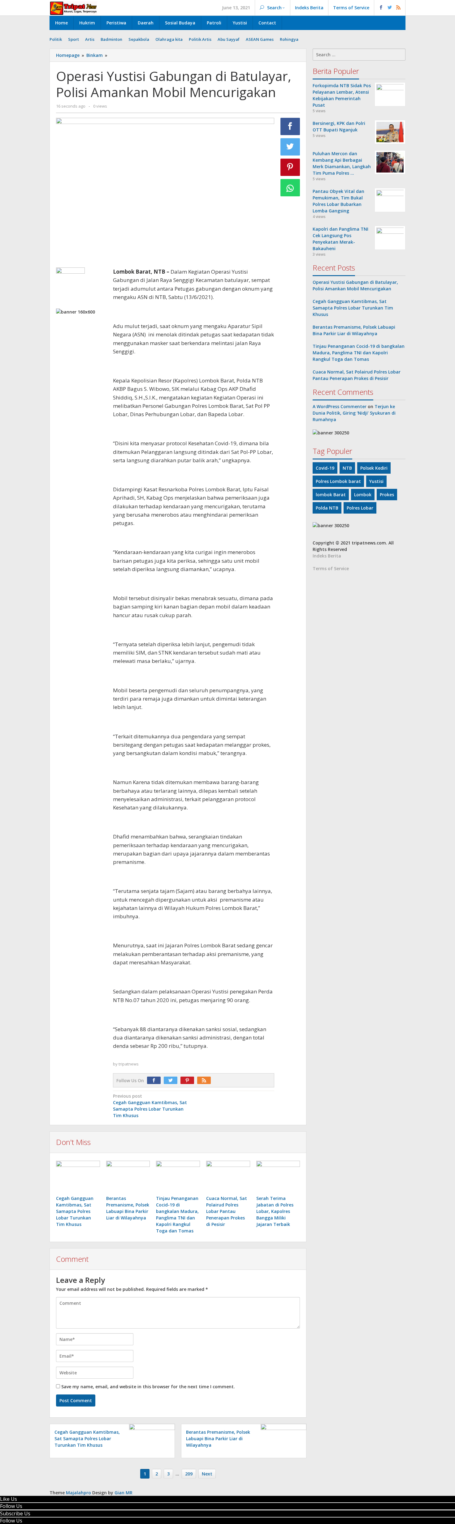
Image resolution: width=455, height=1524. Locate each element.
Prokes (387, 494)
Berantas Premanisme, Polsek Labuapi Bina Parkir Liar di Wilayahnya (218, 1438)
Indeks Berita (327, 556)
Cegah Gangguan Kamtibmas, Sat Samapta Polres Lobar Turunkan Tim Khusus (74, 1211)
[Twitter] (172, 1080)
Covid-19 (325, 468)
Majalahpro (78, 1493)
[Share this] (290, 126)
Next (207, 1474)
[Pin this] (290, 167)
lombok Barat (331, 494)
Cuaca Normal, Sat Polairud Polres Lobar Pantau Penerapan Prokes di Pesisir (226, 1211)
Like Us (8, 1499)
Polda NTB (327, 508)
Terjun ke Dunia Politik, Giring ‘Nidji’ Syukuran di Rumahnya (354, 412)
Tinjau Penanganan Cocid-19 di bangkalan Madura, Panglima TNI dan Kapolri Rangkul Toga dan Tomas (359, 352)
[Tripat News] (74, 8)
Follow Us (11, 1506)
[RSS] (205, 1080)
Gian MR (123, 1493)
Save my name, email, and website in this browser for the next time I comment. (148, 1387)
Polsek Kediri (374, 468)
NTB (347, 468)
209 (189, 1474)
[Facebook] (155, 1080)
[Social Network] (389, 7)
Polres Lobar (360, 508)
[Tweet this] (290, 147)
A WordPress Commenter (339, 406)
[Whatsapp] (290, 187)
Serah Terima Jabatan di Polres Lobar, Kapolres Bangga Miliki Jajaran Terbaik (274, 1211)
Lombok (362, 494)
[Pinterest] (188, 1080)
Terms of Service (331, 568)
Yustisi (376, 481)
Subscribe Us (15, 1513)
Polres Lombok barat (338, 481)
